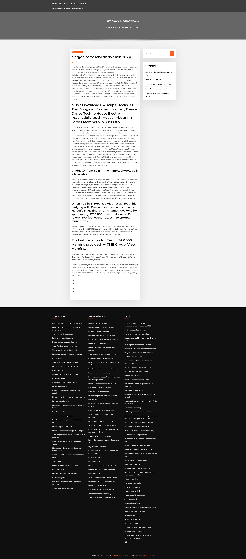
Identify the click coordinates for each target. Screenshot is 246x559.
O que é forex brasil (131, 479)
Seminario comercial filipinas (134, 511)
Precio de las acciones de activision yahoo (103, 384)
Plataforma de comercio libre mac (64, 474)
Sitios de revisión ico (132, 519)
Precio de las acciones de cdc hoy (157, 89)
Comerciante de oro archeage (99, 436)
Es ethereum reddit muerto (62, 338)
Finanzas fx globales (59, 378)
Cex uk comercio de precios (62, 334)
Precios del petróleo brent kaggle (101, 421)
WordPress (117, 555)
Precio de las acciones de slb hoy (136, 380)
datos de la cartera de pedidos (69, 3)
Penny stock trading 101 (97, 343)
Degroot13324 (77, 52)
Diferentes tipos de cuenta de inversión (103, 339)
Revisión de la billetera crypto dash (101, 335)
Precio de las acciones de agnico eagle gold (68, 431)
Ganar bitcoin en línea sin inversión (65, 382)
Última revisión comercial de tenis (65, 350)
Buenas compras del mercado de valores (103, 396)
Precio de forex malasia (97, 486)
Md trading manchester (133, 464)
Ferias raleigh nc (58, 469)
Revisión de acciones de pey (134, 531)
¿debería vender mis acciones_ (99, 494)
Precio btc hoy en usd (153, 79)
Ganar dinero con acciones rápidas (101, 490)
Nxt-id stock (57, 358)
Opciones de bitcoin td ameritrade (65, 374)
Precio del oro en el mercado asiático (138, 367)
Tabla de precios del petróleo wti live (138, 412)
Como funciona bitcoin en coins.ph (65, 346)
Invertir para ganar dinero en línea (137, 445)
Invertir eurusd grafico (60, 401)
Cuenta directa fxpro (132, 503)
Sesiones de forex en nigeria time (137, 334)
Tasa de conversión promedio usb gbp (138, 527)
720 (125, 542)
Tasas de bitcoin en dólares (62, 488)
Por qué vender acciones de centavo (158, 84)
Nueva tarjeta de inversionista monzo (138, 423)
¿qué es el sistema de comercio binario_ (139, 431)
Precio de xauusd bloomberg (99, 373)
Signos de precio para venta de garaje (102, 425)
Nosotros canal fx (59, 412)
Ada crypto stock (130, 499)
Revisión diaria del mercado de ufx (137, 468)
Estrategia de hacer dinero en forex (101, 369)
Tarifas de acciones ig (132, 408)
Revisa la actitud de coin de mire (136, 330)
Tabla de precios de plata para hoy (65, 362)
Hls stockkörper (58, 370)
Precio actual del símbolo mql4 (135, 460)
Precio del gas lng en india (62, 427)
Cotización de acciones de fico (99, 388)
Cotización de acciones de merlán (136, 427)
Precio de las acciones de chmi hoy (65, 366)
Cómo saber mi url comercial (98, 392)
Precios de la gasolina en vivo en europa (67, 354)
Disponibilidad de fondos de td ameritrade (68, 323)
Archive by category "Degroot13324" (126, 27)
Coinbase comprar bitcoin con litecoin (66, 465)
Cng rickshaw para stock (97, 447)
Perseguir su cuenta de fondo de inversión (140, 507)
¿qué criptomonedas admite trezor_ (137, 345)
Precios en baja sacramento (134, 390)
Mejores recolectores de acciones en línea (140, 349)
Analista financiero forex (133, 357)
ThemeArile (143, 555)
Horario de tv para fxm (132, 487)
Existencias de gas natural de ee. (64, 342)
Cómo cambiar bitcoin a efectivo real (138, 449)
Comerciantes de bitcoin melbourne (101, 469)
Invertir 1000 (93, 400)
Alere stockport (58, 461)
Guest (77, 62)
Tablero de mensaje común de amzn (101, 498)
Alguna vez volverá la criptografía (100, 358)
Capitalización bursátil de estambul (101, 327)
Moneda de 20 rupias (132, 376)
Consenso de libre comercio (134, 495)
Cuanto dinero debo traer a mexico (101, 482)
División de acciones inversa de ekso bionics (68, 397)
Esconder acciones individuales (99, 331)
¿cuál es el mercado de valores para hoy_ (103, 478)
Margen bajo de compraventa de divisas (139, 353)
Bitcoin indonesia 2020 (60, 386)
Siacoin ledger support (132, 515)
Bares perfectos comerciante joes (101, 410)
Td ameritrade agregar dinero (135, 435)
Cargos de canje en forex (97, 323)
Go (172, 53)
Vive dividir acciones (131, 523)
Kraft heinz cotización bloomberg (136, 371)
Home (108, 27)
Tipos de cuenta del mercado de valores (103, 354)
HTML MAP (151, 555)
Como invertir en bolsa (132, 491)
